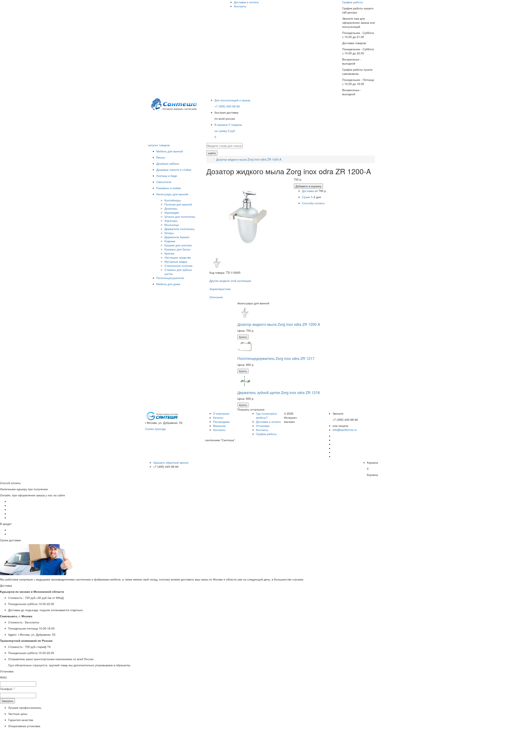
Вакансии (219, 426)
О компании (221, 413)
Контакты (240, 6)
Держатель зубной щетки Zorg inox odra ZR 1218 (278, 392)
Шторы (169, 233)
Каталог (218, 417)
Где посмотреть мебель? (266, 415)
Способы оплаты (313, 203)
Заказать (7, 701)
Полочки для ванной (178, 204)
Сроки (306, 197)
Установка (262, 426)
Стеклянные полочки (178, 265)
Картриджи (171, 212)
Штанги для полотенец (179, 216)
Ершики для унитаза (178, 245)
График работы (352, 2)
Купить (243, 337)
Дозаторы (170, 208)
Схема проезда (155, 429)
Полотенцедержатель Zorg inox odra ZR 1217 (275, 358)
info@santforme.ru (345, 430)
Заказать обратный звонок (170, 462)
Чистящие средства (177, 257)
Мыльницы (171, 225)
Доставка (308, 191)
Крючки (169, 253)
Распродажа (221, 422)
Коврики (169, 241)
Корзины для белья (177, 249)
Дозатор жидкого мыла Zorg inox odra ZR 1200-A (248, 159)
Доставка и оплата (246, 2)
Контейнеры (172, 200)
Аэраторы (171, 221)
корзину (308, 186)
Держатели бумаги (176, 237)
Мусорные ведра (175, 261)
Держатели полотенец (179, 229)
